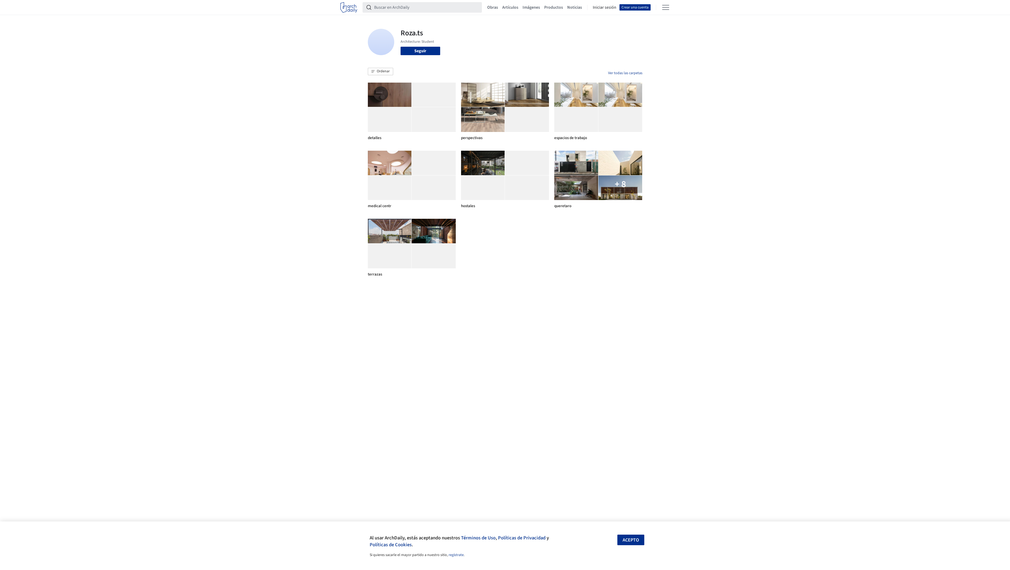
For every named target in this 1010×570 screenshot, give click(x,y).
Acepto (631, 540)
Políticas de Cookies (391, 544)
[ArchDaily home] (348, 7)
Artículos (510, 7)
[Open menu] (665, 7)
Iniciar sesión (604, 7)
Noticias (574, 7)
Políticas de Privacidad (522, 537)
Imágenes (531, 7)
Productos (553, 7)
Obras (492, 7)
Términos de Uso (478, 537)
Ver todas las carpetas (625, 73)
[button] (380, 71)
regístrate (456, 555)
